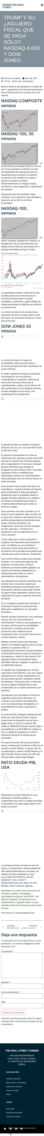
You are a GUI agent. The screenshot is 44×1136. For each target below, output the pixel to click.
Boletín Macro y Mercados (16, 1083)
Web (3, 1002)
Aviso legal (10, 1109)
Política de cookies (13, 1116)
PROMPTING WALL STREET (13, 6)
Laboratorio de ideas (14, 1086)
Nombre (5, 982)
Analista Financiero (13, 1079)
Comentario (7, 951)
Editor (8, 1094)
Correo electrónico (10, 992)
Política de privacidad (14, 1113)
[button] (42, 5)
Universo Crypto (12, 1090)
